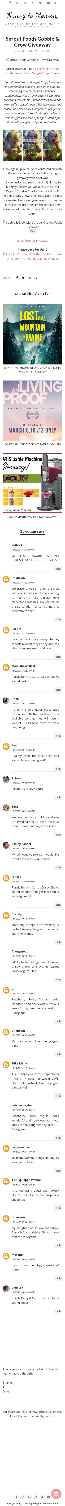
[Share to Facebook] (17, 278)
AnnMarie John (52, 1503)
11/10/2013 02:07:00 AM (23, 956)
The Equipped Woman (27, 1180)
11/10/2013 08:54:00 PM (23, 1035)
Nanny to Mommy (32, 15)
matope (17, 1255)
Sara (15, 806)
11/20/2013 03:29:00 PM (23, 1292)
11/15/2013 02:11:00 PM (23, 1151)
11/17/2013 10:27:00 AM (23, 1222)
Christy (17, 914)
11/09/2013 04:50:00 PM (23, 782)
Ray (14, 745)
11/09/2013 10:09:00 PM (23, 881)
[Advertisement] (32, 1460)
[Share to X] (23, 278)
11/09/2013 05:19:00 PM (23, 811)
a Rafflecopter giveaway (32, 241)
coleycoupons (21, 1147)
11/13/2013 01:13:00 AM (23, 1110)
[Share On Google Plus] (36, 278)
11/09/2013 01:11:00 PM (23, 703)
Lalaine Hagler (22, 1105)
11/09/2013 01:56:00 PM (23, 749)
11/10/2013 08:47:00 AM (23, 993)
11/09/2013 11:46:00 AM (23, 633)
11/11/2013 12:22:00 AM (23, 1068)
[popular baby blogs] (32, 259)
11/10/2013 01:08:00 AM (23, 918)
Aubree (17, 778)
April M (16, 629)
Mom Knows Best (23, 666)
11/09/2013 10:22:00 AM (23, 582)
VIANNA (17, 545)
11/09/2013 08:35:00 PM (23, 848)
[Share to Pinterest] (30, 278)
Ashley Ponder (21, 844)
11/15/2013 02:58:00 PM (23, 1184)
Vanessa (17, 1287)
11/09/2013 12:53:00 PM (23, 670)
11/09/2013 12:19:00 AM (23, 549)
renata (16, 877)
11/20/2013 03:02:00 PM (23, 1259)
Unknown (18, 578)
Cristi (15, 699)
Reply (58, 568)
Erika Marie (19, 1063)
